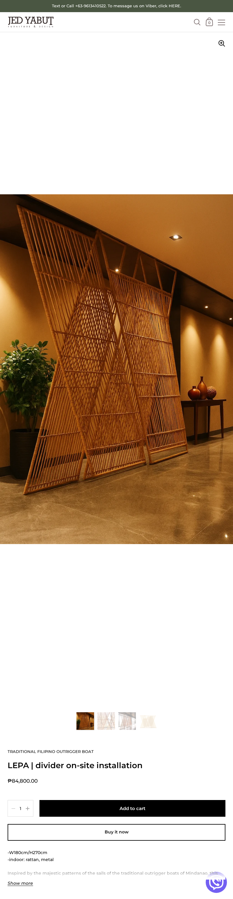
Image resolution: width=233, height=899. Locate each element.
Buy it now (117, 831)
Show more (20, 883)
